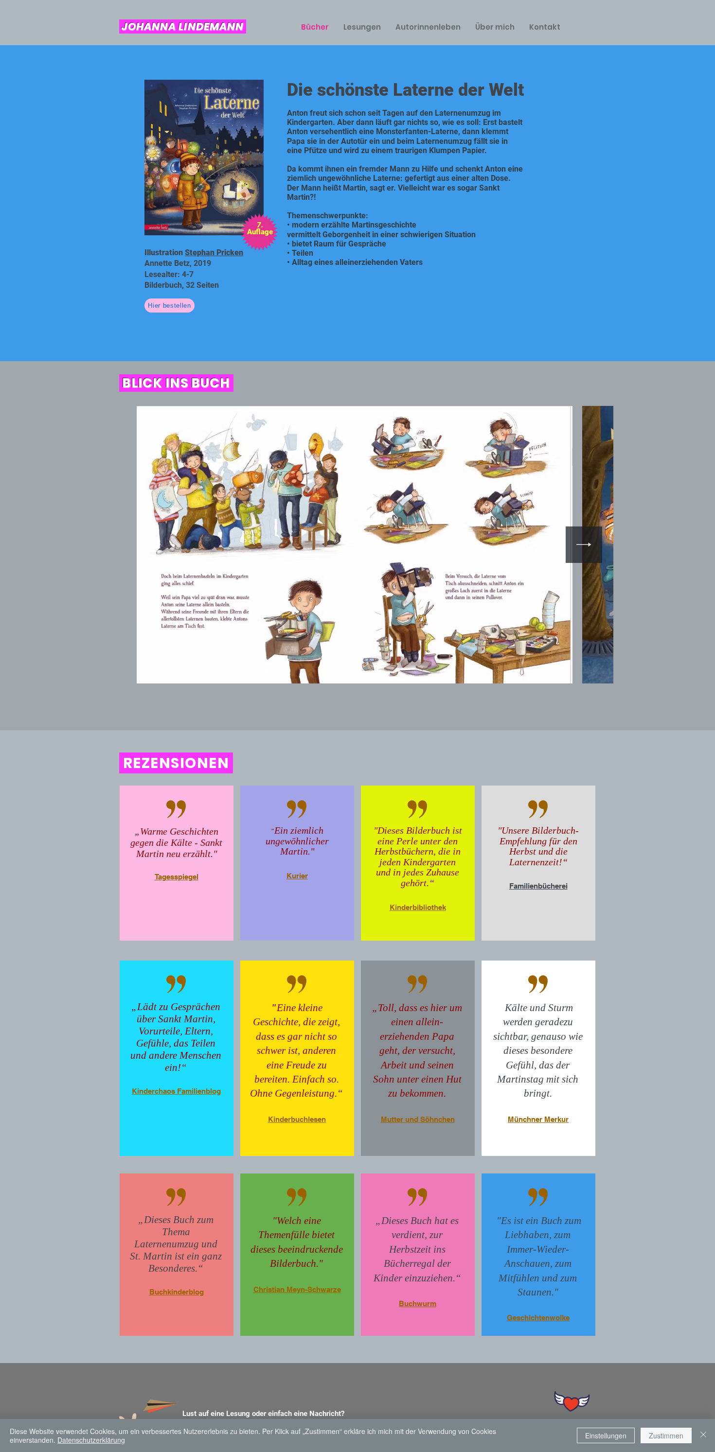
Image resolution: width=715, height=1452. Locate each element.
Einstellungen (605, 1435)
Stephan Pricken (214, 252)
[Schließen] (703, 1435)
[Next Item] (584, 544)
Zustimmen (666, 1435)
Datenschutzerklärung (91, 1440)
